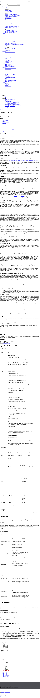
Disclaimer (2, 696)
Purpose (3, 121)
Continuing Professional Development (11, 27)
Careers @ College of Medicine (10, 107)
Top (3, 131)
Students (3, 33)
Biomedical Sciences (8, 10)
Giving (6, 78)
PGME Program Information (9, 54)
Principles (4, 123)
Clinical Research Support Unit (10, 74)
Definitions (4, 124)
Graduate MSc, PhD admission (10, 106)
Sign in (6, 96)
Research (4, 67)
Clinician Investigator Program (10, 32)
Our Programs (7, 7)
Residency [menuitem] (6, 22)
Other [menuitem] (5, 29)
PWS (1, 3)
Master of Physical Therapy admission (11, 103)
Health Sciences (7, 17)
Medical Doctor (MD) (8, 11)
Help (5, 97)
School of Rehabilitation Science (10, 48)
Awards (6, 88)
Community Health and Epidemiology (11, 16)
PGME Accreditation (8, 62)
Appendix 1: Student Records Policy (8, 129)
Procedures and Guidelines (4, 109)
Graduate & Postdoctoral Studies (10, 41)
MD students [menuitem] (7, 35)
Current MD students (8, 36)
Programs (6, 42)
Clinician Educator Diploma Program (11, 31)
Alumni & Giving (5, 75)
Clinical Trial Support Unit (9, 73)
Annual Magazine (7, 90)
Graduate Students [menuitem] (8, 40)
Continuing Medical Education (10, 66)
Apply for (4, 98)
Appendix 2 (4, 130)
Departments (4, 92)
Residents (4, 51)
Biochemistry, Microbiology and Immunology (12, 15)
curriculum (22, 196)
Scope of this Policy (5, 122)
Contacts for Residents (8, 57)
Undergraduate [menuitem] (7, 9)
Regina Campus (7, 50)
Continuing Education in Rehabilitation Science (12, 26)
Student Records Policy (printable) (8, 136)
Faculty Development (8, 65)
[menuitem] (21, 19)
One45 (4, 95)
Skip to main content (3, 0)
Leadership (6, 85)
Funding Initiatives (8, 69)
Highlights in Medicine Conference (10, 80)
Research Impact (7, 71)
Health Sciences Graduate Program (10, 43)
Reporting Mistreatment (8, 61)
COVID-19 (6, 45)
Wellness (6, 91)
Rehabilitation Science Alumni (10, 77)
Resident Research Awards (9, 59)
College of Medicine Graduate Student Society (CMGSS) (14, 44)
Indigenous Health (8, 86)
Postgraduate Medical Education (10, 23)
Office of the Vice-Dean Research (10, 68)
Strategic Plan (7, 84)
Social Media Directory (8, 89)
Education (4, 6)
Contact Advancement (8, 81)
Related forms (5, 120)
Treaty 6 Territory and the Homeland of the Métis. (29, 693)
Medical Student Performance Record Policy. (30, 160)
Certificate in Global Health (9, 30)
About (3, 82)
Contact (3, 128)
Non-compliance (5, 126)
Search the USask (4, 4)
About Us (6, 83)
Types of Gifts (7, 79)
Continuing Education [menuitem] (8, 25)
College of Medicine (24, 1)
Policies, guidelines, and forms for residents (12, 55)
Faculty (3, 63)
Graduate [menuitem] (6, 13)
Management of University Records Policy (16, 160)
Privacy (6, 696)
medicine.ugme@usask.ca (7, 343)
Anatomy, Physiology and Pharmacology (11, 14)
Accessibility (10, 696)
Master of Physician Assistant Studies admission (12, 104)
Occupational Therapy (8, 18)
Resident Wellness (8, 56)
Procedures (4, 127)
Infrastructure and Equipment (9, 72)
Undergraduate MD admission (10, 99)
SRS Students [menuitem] (7, 47)
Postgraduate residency (8, 101)
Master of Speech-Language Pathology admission (13, 105)
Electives (6, 100)
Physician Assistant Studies (9, 19)
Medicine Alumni (7, 76)
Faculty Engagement (8, 64)
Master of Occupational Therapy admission (12, 102)
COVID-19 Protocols (8, 38)
